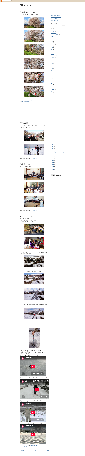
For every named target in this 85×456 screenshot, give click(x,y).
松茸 (51, 70)
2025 (53, 141)
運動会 (52, 50)
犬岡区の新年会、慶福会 (25, 164)
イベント (52, 31)
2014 (53, 160)
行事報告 (52, 58)
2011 (53, 166)
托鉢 (51, 76)
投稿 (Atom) (24, 453)
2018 (53, 146)
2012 (53, 164)
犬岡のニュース (26, 5)
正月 (24, 446)
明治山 (52, 92)
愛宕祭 (52, 47)
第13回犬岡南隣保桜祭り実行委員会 (28, 12)
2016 (53, 148)
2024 (53, 142)
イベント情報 (53, 33)
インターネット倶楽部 (55, 34)
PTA (51, 29)
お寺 (23, 446)
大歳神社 (52, 75)
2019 (53, 144)
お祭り (52, 36)
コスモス (52, 39)
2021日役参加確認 (54, 18)
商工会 (52, 68)
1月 (53, 158)
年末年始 (52, 89)
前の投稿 (47, 450)
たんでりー (53, 44)
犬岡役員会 (53, 57)
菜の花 (52, 63)
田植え (52, 84)
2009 (53, 169)
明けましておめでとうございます (27, 216)
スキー (52, 42)
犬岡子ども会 (53, 55)
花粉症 (52, 52)
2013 (53, 162)
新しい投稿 (22, 450)
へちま (52, 46)
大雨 (26, 446)
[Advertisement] (29, 112)
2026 (53, 139)
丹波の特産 (53, 79)
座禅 (51, 62)
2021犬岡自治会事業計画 (55, 15)
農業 (51, 91)
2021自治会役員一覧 (54, 20)
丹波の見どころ (28, 101)
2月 (53, 156)
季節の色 (23, 101)
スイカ (52, 41)
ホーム (34, 450)
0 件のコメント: (35, 158)
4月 (53, 151)
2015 (53, 150)
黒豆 (51, 60)
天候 (51, 83)
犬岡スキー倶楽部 (24, 123)
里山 (51, 94)
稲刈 (51, 49)
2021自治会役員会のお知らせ (56, 17)
